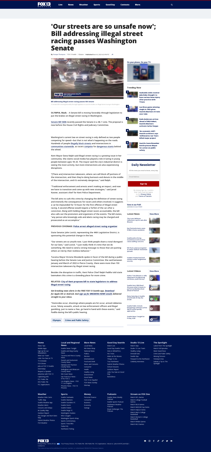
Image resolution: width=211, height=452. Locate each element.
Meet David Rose (160, 351)
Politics (86, 354)
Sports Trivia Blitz (67, 424)
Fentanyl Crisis (159, 359)
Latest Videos (134, 271)
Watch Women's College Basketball (139, 418)
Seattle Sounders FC (68, 402)
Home (41, 342)
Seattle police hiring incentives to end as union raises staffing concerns (136, 239)
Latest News (133, 214)
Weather (42, 394)
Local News (88, 346)
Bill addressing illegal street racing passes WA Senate (72, 102)
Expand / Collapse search (172, 4)
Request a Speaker (44, 371)
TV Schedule (42, 361)
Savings (86, 408)
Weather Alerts (43, 405)
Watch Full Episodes (161, 348)
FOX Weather (42, 423)
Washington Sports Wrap (70, 418)
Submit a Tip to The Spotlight (161, 362)
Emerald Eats (135, 354)
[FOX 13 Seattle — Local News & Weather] (45, 4)
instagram (149, 441)
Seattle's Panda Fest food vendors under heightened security (136, 259)
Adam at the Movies (114, 356)
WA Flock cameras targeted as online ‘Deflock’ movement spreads (137, 249)
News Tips (41, 346)
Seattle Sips (134, 356)
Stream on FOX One (140, 394)
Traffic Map (42, 400)
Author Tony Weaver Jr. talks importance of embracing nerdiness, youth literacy (137, 277)
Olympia (81, 54)
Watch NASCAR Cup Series (139, 407)
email (171, 441)
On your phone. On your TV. (139, 62)
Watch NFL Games (137, 397)
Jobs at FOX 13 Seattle (46, 366)
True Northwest (113, 361)
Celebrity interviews (137, 361)
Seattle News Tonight (68, 348)
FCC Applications (44, 384)
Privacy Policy (146, 194)
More (137, 4)
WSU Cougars (66, 416)
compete (88, 146)
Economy (87, 405)
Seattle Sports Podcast (115, 402)
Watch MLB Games (137, 404)
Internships (42, 369)
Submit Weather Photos (115, 364)
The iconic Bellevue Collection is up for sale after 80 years (137, 220)
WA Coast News (67, 374)
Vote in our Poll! (134, 204)
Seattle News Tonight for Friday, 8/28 (136, 317)
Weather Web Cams (45, 397)
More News (89, 342)
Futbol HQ (64, 426)
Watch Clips (134, 346)
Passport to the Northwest (140, 359)
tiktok (158, 441)
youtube (145, 441)
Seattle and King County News (69, 352)
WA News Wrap (89, 348)
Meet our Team (43, 356)
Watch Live (111, 346)
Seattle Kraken (66, 408)
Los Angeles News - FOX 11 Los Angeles (70, 382)
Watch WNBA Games (138, 422)
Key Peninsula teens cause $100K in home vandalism (136, 229)
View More (154, 214)
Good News (88, 377)
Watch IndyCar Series (138, 410)
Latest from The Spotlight (163, 346)
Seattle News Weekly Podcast (114, 398)
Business (87, 402)
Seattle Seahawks (67, 397)
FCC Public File (43, 379)
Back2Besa (111, 377)
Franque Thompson (59, 54)
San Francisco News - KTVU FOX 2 (68, 378)
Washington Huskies (68, 413)
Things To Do (112, 359)
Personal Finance (90, 397)
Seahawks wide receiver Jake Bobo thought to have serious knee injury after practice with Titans (149, 97)
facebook (154, 441)
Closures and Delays (45, 408)
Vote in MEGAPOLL (114, 351)
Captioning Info (43, 377)
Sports (64, 394)
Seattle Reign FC (67, 410)
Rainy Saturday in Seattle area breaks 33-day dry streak (136, 297)
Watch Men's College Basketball (137, 413)
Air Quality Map (43, 410)
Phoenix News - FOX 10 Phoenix (69, 387)
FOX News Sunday (90, 383)
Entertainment (89, 359)
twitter (167, 441)
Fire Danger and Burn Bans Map (47, 417)
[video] (154, 278)
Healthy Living (89, 372)
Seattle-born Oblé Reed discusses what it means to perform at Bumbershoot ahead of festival (136, 288)
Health (86, 369)
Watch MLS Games (137, 424)
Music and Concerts (91, 364)
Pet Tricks (110, 354)
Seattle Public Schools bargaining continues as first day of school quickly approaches (137, 308)
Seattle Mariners (67, 400)
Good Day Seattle (116, 342)
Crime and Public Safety (76, 320)
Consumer (87, 367)
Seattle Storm (66, 405)
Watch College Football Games (138, 401)
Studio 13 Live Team (137, 348)
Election (87, 356)
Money (87, 394)
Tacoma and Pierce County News (70, 357)
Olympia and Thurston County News (69, 366)
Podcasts (111, 394)
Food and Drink (89, 361)
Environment (88, 375)
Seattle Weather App (45, 402)
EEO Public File (43, 382)
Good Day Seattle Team (116, 348)
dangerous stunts (105, 146)
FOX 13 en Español (90, 380)
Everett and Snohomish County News (69, 361)
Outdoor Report (113, 369)
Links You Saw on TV (45, 358)
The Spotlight (160, 342)
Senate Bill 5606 (58, 122)
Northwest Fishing (67, 429)
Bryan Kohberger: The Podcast (115, 410)
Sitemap (87, 385)
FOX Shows (42, 363)
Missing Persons (159, 356)
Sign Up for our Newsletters (43, 352)
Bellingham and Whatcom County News (70, 370)
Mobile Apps (42, 348)
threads (162, 441)
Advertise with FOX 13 (45, 374)
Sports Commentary (68, 421)
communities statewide (62, 146)
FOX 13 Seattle (71, 54)
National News (89, 351)
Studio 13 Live (137, 342)
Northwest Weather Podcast (114, 405)
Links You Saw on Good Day (115, 373)
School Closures (113, 367)
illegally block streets (81, 143)
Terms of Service (145, 196)
